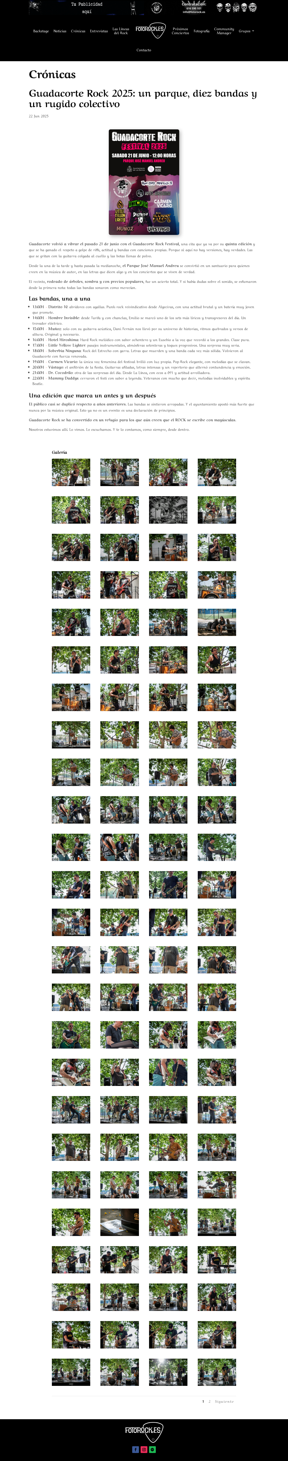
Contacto (144, 49)
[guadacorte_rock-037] (119, 784)
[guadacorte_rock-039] (217, 784)
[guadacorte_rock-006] (119, 521)
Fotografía (202, 30)
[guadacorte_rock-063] (217, 1009)
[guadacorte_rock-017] (71, 634)
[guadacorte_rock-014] (119, 596)
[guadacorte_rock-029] (217, 709)
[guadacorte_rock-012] (217, 559)
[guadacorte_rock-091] (168, 1271)
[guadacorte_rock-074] (168, 1121)
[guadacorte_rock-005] (71, 521)
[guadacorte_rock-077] (119, 1159)
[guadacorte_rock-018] (119, 634)
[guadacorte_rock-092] (217, 1271)
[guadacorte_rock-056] (71, 971)
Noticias (60, 30)
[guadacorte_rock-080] (71, 1196)
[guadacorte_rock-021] (71, 671)
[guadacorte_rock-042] (168, 821)
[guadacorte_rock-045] (119, 859)
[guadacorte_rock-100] (217, 1346)
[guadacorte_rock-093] (71, 1309)
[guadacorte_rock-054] (168, 934)
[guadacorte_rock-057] (119, 971)
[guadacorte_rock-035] (217, 746)
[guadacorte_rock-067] (217, 1046)
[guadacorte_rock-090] (119, 1271)
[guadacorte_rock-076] (71, 1159)
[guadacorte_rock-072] (71, 1121)
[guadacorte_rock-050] (168, 896)
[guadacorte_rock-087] (168, 1234)
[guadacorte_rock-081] (119, 1196)
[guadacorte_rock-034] (168, 746)
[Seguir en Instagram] (144, 1449)
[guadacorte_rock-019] (168, 634)
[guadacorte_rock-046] (168, 859)
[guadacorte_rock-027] (119, 709)
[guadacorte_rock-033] (119, 746)
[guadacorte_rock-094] (119, 1309)
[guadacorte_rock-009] (71, 559)
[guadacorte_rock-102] (119, 1384)
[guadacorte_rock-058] (168, 971)
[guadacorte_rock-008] (217, 521)
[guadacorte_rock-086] (119, 1234)
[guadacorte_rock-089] (71, 1271)
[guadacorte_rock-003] (168, 484)
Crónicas (78, 30)
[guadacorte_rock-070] (168, 1084)
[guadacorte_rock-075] (217, 1121)
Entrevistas (99, 30)
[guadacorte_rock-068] (71, 1084)
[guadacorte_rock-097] (71, 1346)
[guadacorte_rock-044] (71, 859)
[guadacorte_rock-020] (217, 634)
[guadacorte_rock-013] (71, 596)
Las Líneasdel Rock (121, 30)
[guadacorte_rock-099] (168, 1346)
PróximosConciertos (180, 30)
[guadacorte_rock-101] (71, 1384)
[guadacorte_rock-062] (168, 1009)
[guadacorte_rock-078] (168, 1159)
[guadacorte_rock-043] (217, 821)
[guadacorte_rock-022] (119, 671)
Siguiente (224, 1401)
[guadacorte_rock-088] (217, 1234)
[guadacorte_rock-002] (119, 484)
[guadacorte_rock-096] (217, 1309)
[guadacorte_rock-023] (168, 671)
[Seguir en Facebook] (135, 1449)
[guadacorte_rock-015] (168, 596)
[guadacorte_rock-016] (217, 596)
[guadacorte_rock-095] (168, 1309)
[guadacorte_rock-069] (119, 1084)
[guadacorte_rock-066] (168, 1046)
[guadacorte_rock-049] (119, 896)
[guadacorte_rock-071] (217, 1084)
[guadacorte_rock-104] (217, 1384)
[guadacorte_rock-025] (71, 709)
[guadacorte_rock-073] (119, 1121)
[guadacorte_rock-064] (71, 1046)
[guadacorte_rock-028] (168, 709)
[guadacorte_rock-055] (217, 934)
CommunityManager (224, 30)
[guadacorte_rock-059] (217, 971)
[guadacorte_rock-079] (217, 1159)
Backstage (41, 30)
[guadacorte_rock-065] (119, 1046)
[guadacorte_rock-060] (71, 1009)
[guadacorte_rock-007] (168, 521)
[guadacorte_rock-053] (119, 934)
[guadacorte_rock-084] (71, 1234)
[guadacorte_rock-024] (217, 671)
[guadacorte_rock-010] (119, 559)
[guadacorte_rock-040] (71, 821)
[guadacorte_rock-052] (71, 934)
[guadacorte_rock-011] (168, 559)
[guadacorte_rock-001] (71, 484)
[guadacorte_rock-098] (119, 1346)
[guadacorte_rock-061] (119, 1009)
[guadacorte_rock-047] (217, 859)
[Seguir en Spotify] (152, 1449)
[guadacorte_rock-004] (217, 484)
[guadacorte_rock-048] (71, 896)
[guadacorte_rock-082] (168, 1196)
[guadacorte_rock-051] (217, 896)
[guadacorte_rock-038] (168, 784)
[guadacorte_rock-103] (168, 1384)
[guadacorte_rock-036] (71, 784)
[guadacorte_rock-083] (217, 1196)
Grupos (244, 30)
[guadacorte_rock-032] (71, 746)
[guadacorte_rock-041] (119, 821)
